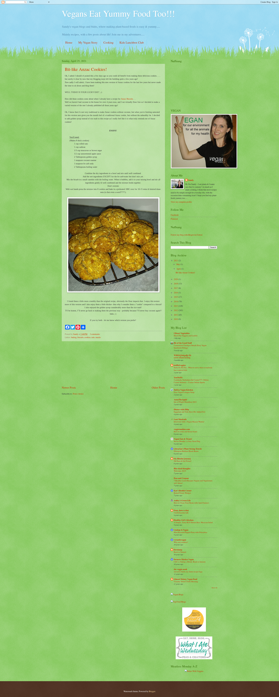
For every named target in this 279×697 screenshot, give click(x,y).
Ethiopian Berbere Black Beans (186, 451)
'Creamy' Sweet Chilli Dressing (186, 581)
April (178, 268)
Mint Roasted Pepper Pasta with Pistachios (190, 532)
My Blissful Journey (182, 458)
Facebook (175, 215)
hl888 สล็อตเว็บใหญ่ (182, 357)
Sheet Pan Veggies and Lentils (185, 335)
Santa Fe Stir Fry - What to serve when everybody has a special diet (193, 368)
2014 (176, 301)
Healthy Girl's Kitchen (184, 520)
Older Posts (158, 387)
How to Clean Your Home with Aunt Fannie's (191, 502)
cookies (87, 337)
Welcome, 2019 (180, 471)
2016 (176, 292)
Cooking (108, 42)
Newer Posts (69, 387)
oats (93, 337)
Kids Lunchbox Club (131, 42)
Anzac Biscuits (127, 99)
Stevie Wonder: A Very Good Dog (187, 441)
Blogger (152, 691)
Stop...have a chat (181, 510)
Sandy (191, 180)
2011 (176, 314)
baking (74, 337)
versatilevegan (180, 539)
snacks (98, 337)
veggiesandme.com (182, 429)
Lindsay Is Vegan (181, 529)
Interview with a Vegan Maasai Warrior (189, 421)
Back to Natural (180, 552)
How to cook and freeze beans (185, 431)
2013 (176, 306)
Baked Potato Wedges (182, 493)
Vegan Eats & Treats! (183, 438)
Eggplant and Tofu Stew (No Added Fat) (189, 411)
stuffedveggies (180, 365)
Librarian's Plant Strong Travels (188, 448)
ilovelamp (178, 549)
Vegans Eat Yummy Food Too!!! (118, 13)
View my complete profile (181, 201)
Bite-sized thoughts (182, 468)
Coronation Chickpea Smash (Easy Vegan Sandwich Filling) (190, 346)
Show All (214, 588)
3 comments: (95, 334)
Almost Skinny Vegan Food (185, 579)
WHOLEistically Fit (182, 355)
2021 (176, 260)
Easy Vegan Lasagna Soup (184, 392)
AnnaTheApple (180, 399)
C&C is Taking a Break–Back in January (190, 561)
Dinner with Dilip (181, 409)
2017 (176, 288)
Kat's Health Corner (183, 490)
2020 (176, 279)
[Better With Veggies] (194, 671)
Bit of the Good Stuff (183, 343)
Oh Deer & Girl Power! (182, 461)
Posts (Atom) (78, 393)
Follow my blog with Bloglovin (183, 234)
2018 (176, 283)
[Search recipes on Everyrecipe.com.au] (178, 601)
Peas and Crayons (181, 478)
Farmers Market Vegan (184, 559)
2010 (176, 319)
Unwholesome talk (181, 512)
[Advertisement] (113, 363)
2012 (176, 310)
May (178, 264)
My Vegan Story (88, 42)
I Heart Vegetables (182, 333)
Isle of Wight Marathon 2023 (185, 402)
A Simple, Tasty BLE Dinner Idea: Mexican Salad (193, 522)
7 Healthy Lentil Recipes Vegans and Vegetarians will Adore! (193, 481)
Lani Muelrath (180, 419)
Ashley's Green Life (182, 500)
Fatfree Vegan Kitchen (183, 389)
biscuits (80, 337)
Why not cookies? (181, 542)
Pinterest (174, 218)
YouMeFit (178, 377)
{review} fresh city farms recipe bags (188, 571)
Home (68, 42)
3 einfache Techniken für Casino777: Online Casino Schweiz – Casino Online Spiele (191, 381)
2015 (176, 297)
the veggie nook (180, 569)
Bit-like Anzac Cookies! (86, 69)
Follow (200, 234)
